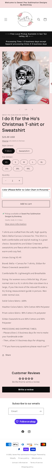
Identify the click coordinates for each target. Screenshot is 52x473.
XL (42, 162)
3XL (17, 168)
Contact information (20, 463)
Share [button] (8, 355)
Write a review (26, 389)
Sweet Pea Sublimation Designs (24, 455)
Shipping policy (27, 467)
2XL (7, 168)
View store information (15, 224)
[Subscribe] (40, 411)
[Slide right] (32, 109)
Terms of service (36, 463)
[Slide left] (19, 109)
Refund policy (37, 458)
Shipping (5, 141)
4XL (28, 168)
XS (6, 162)
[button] (6, 19)
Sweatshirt (24, 151)
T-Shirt (8, 151)
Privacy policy (23, 458)
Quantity (5, 175)
